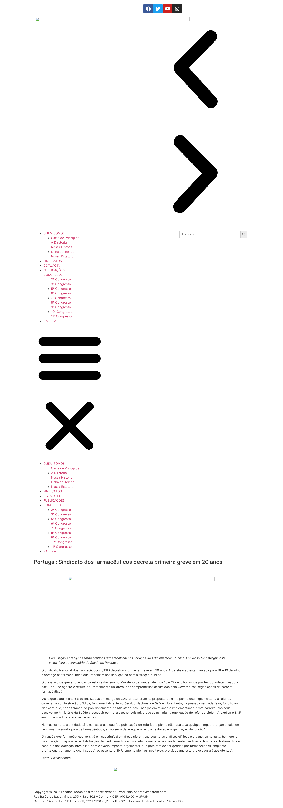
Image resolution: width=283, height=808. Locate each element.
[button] (195, 69)
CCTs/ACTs (51, 265)
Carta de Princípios (65, 238)
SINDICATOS (52, 261)
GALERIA (49, 321)
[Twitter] (158, 8)
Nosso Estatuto (62, 256)
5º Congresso (61, 288)
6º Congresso (61, 293)
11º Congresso (61, 316)
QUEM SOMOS (54, 233)
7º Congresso (61, 298)
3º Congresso (61, 284)
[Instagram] (177, 8)
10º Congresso (61, 312)
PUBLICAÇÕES (54, 270)
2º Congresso (61, 279)
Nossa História (61, 247)
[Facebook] (148, 8)
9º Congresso (61, 307)
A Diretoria (59, 242)
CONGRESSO (53, 275)
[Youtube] (167, 8)
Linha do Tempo (63, 252)
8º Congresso (61, 302)
